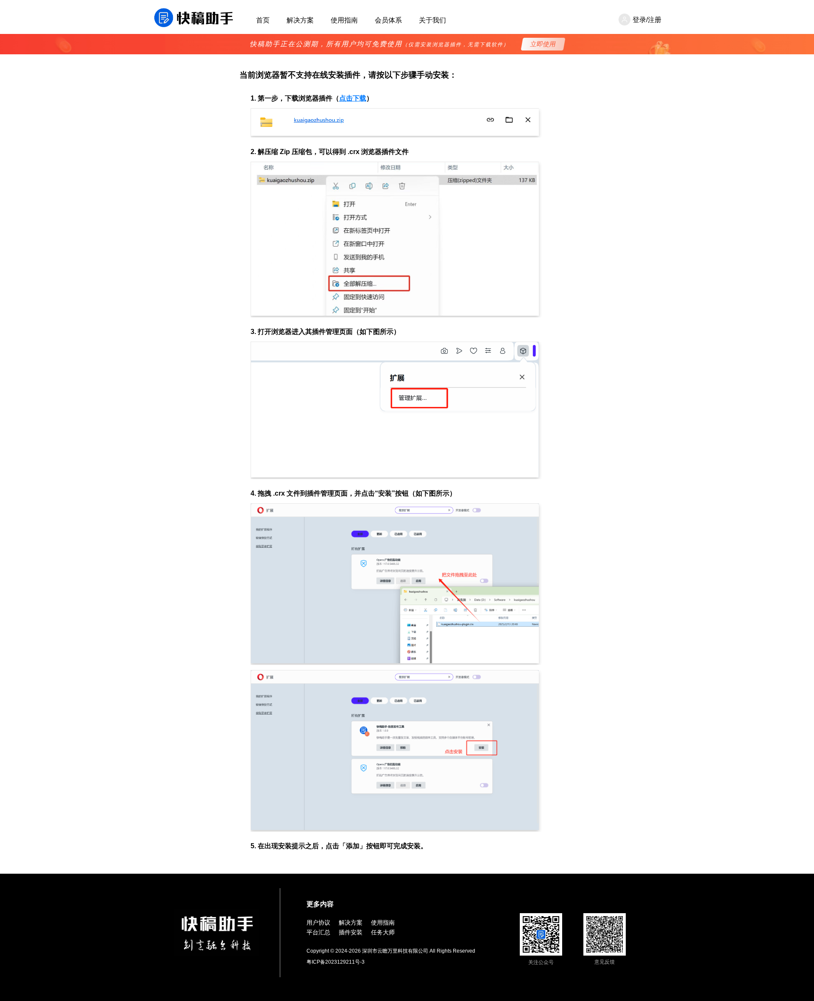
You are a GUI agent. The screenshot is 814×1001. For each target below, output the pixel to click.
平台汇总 (318, 932)
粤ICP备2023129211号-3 (336, 962)
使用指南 (344, 20)
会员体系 (388, 20)
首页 (263, 20)
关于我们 (432, 20)
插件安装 (350, 932)
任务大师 (383, 932)
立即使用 (543, 44)
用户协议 (318, 922)
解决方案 (300, 20)
